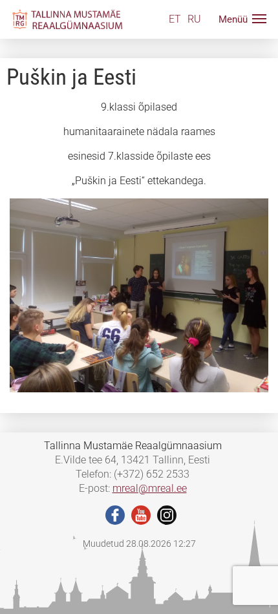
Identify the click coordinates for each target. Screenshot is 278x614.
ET (175, 19)
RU (194, 19)
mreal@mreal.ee (149, 488)
